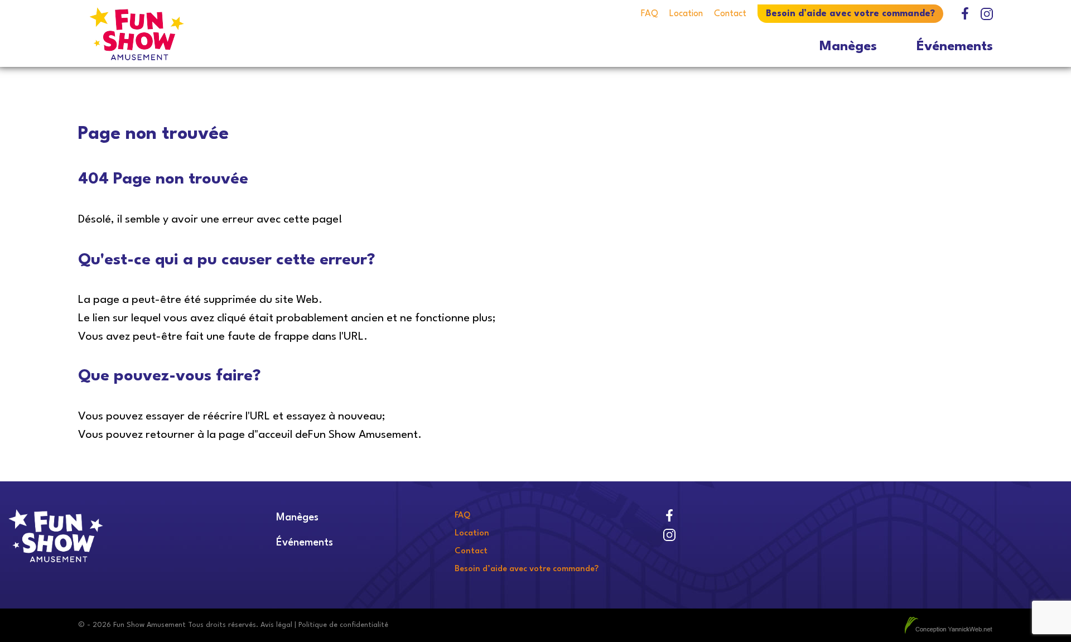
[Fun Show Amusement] (192, 33)
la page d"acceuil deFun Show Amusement (312, 435)
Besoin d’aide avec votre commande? (850, 13)
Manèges (848, 47)
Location (686, 13)
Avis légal (276, 625)
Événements (954, 47)
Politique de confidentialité (343, 625)
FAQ (649, 13)
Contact (730, 13)
